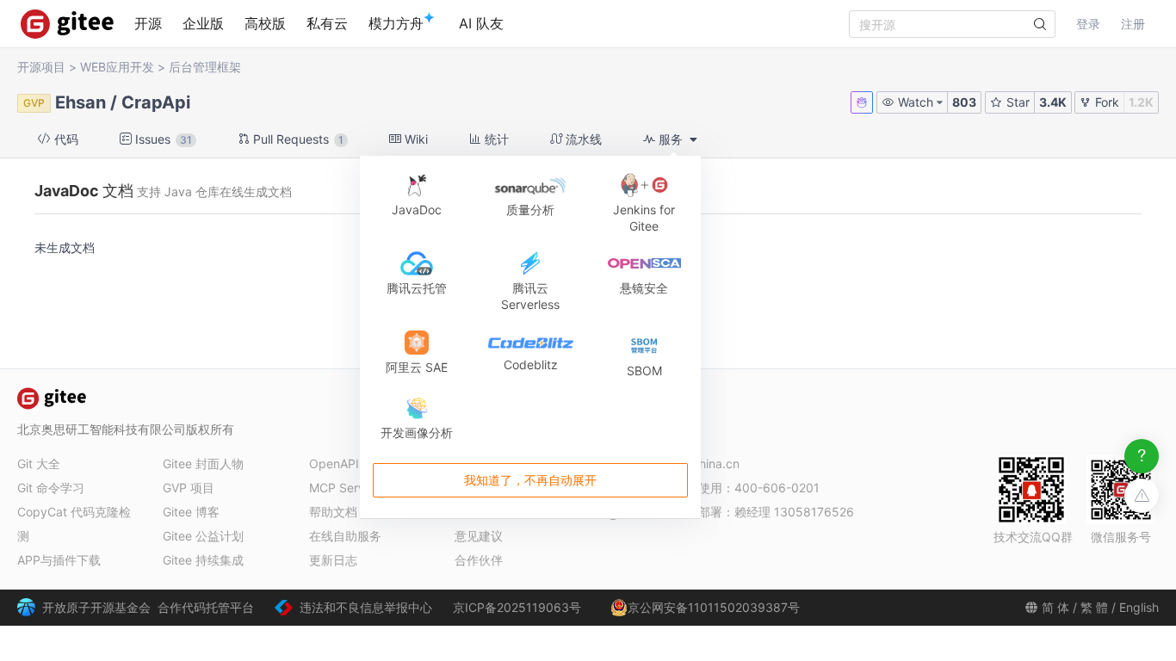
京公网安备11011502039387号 (714, 607)
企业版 (203, 23)
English (1139, 607)
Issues (162, 139)
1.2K (1141, 102)
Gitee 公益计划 (203, 535)
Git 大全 (38, 463)
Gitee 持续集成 (203, 560)
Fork (1105, 102)
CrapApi (155, 102)
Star (1016, 102)
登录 (1088, 23)
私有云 (327, 23)
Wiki (414, 139)
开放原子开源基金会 (96, 607)
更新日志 (333, 560)
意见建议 (479, 535)
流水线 (582, 139)
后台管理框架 (205, 66)
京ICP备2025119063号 (517, 607)
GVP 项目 (188, 487)
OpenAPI (334, 463)
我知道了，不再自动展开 (530, 480)
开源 (148, 23)
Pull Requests (297, 139)
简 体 (1055, 607)
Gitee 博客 (191, 511)
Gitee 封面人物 (203, 463)
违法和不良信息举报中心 (366, 607)
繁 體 (1094, 607)
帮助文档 (333, 511)
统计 (495, 139)
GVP (34, 102)
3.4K (1053, 102)
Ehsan (80, 102)
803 (964, 102)
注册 (1133, 23)
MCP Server (342, 487)
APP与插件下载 (59, 560)
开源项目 (41, 66)
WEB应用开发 (117, 66)
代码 (64, 139)
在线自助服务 (345, 535)
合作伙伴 (479, 560)
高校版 (265, 23)
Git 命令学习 (50, 487)
